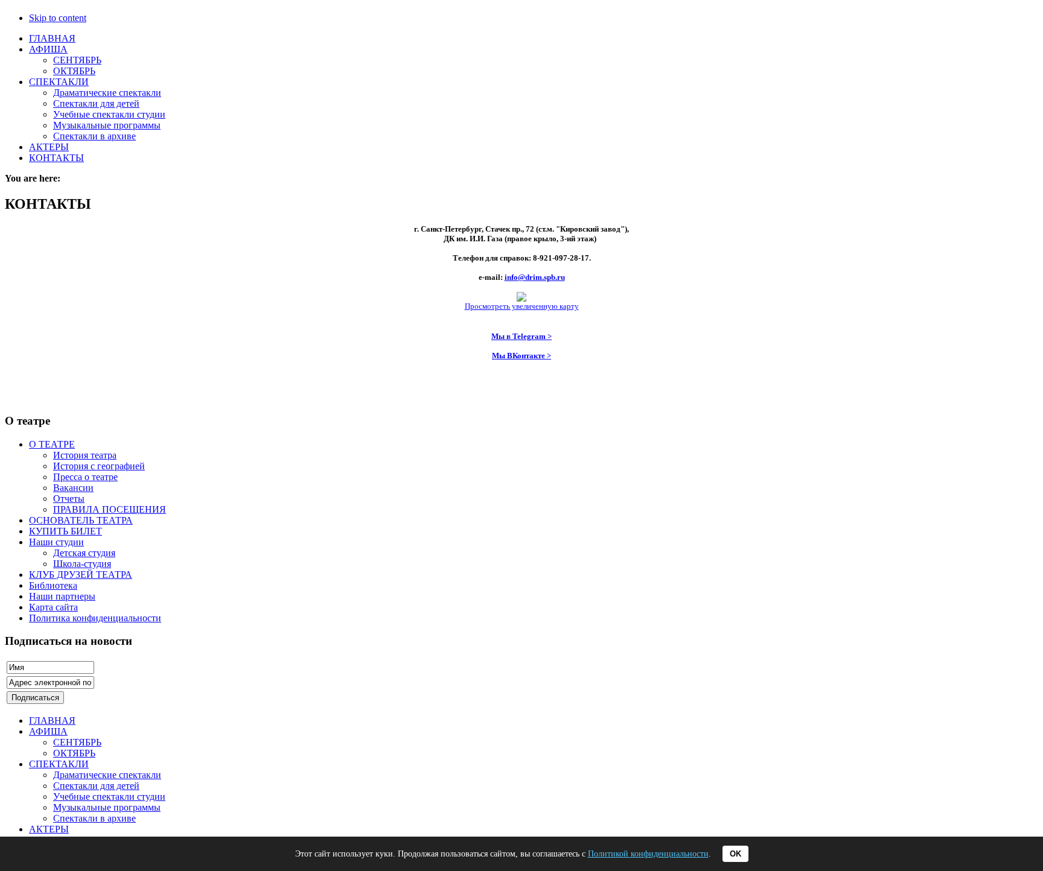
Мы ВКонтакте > (521, 355)
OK (735, 853)
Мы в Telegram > (521, 336)
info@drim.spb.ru (535, 277)
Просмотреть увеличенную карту (522, 306)
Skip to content (57, 18)
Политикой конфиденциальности (648, 853)
